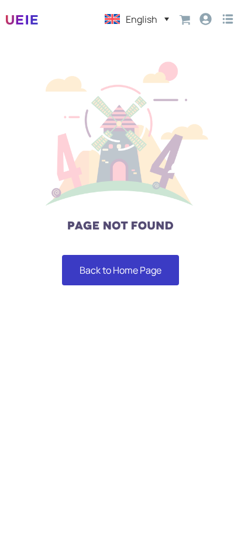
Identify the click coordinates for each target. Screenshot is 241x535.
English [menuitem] (141, 19)
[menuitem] (137, 19)
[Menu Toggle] (228, 19)
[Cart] (185, 19)
